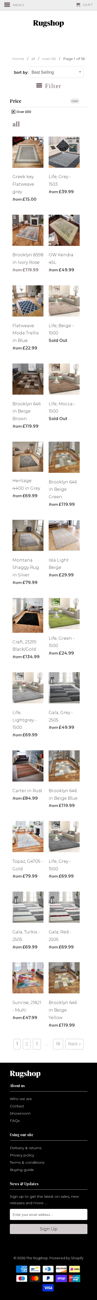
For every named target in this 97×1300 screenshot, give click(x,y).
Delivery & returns (25, 1148)
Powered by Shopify (66, 1258)
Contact (17, 1106)
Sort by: (21, 72)
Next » (74, 1043)
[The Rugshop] (48, 23)
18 (58, 1043)
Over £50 (23, 112)
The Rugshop (37, 1258)
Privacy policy (22, 1155)
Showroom (20, 1113)
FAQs (15, 1120)
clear (74, 101)
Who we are (21, 1098)
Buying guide (22, 1169)
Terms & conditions (27, 1162)
